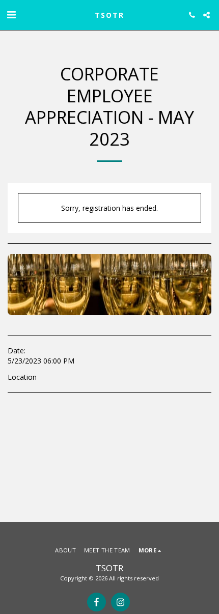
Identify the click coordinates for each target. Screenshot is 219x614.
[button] (11, 14)
